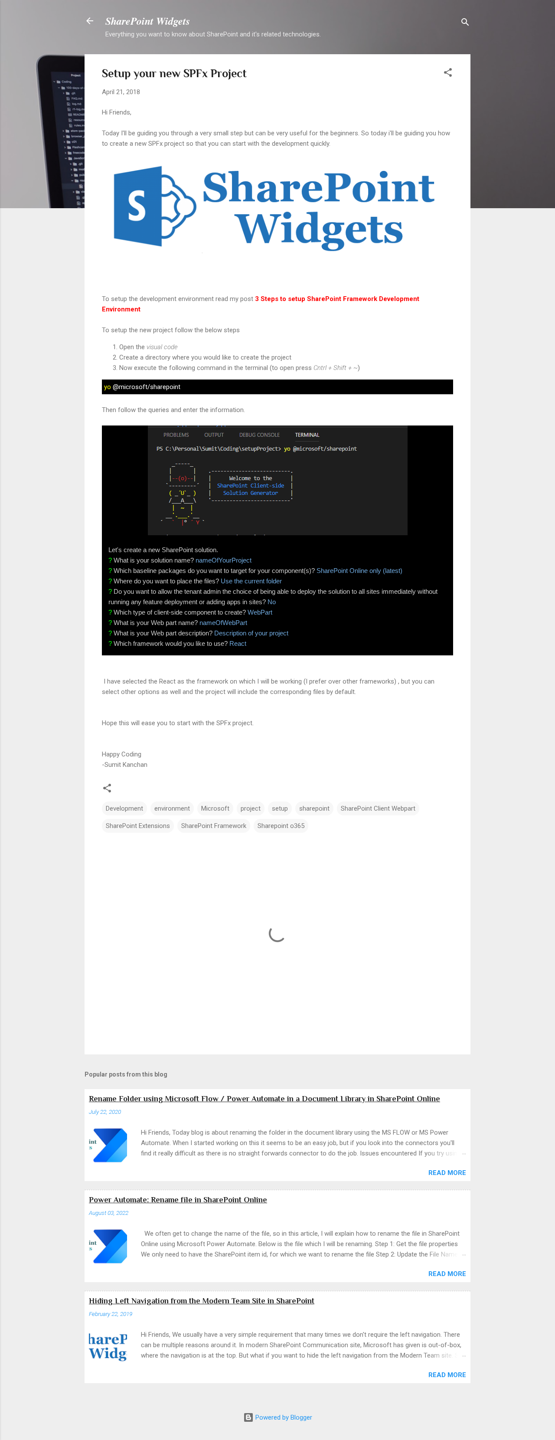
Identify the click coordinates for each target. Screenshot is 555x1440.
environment (172, 808)
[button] (448, 74)
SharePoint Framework (213, 826)
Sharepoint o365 (281, 826)
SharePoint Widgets (147, 20)
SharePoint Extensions (138, 826)
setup (280, 808)
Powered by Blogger (283, 1417)
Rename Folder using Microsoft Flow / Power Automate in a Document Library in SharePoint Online (264, 1098)
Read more (447, 1173)
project (251, 808)
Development (124, 808)
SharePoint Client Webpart (378, 808)
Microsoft (215, 808)
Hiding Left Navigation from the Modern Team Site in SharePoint (201, 1300)
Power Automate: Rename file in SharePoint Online (178, 1199)
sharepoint (314, 808)
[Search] (465, 23)
